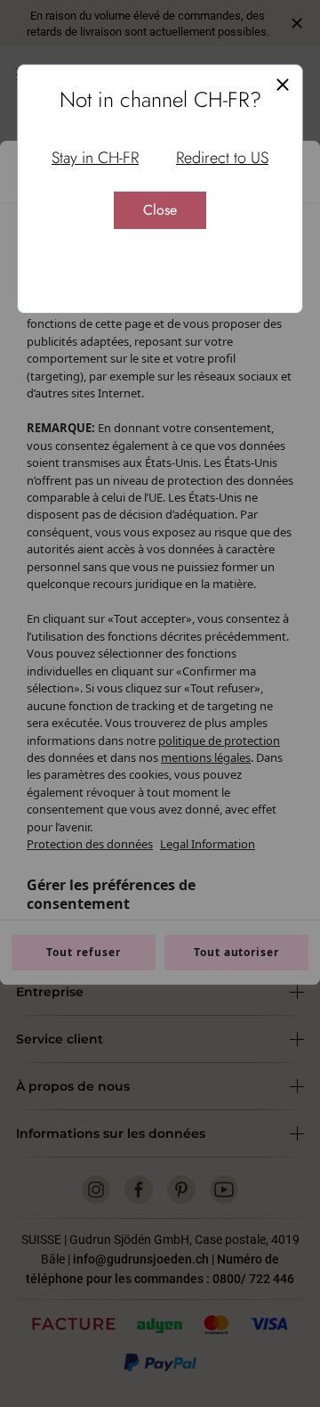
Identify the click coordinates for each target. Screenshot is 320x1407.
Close (160, 210)
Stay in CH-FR (95, 157)
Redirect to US (222, 157)
